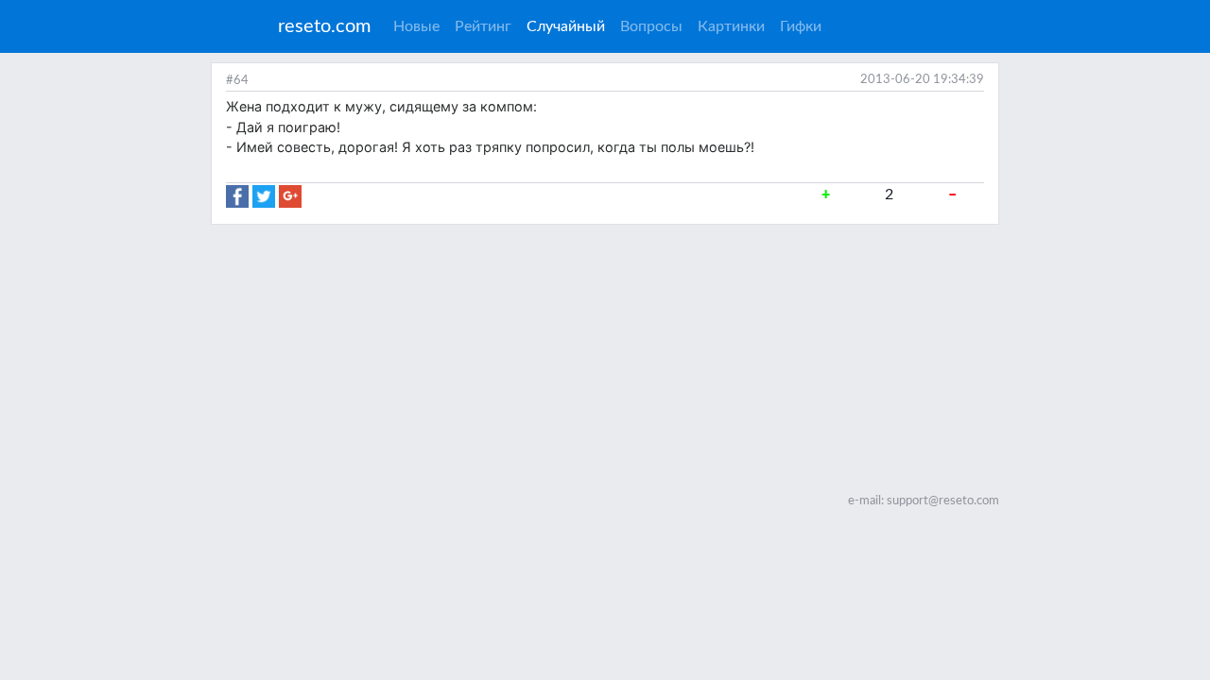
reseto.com (324, 26)
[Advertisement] (604, 357)
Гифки (800, 26)
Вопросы (651, 26)
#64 (237, 80)
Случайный (570, 26)
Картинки (731, 26)
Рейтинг (483, 26)
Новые (416, 26)
